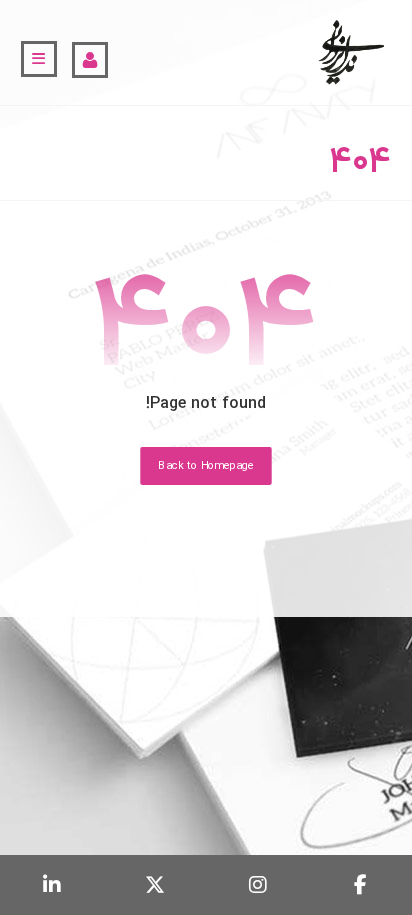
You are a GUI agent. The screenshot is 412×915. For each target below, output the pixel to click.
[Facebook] (360, 885)
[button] (39, 59)
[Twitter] (154, 885)
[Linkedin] (51, 885)
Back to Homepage (205, 466)
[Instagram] (257, 885)
